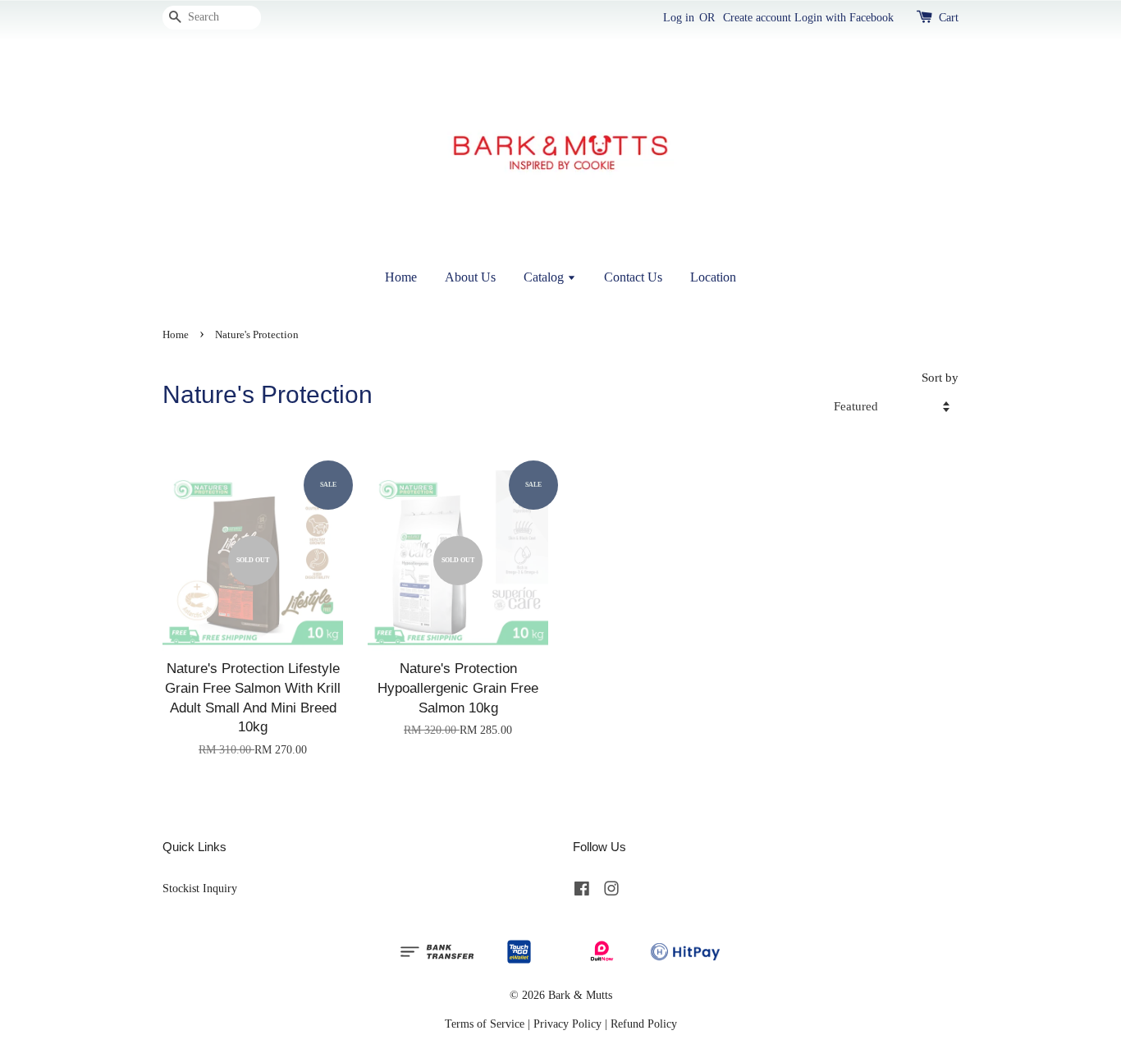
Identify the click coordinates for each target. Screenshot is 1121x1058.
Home (401, 277)
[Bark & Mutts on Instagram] (611, 891)
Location (713, 277)
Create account (757, 17)
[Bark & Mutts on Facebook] (582, 891)
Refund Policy (644, 1023)
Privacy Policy (567, 1023)
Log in (678, 17)
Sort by (940, 377)
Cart (949, 17)
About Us (470, 277)
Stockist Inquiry (199, 888)
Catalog (545, 277)
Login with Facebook (844, 17)
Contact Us (633, 277)
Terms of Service (484, 1023)
